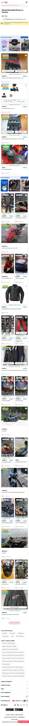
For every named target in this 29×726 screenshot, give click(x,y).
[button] (2, 2)
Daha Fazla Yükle (14, 622)
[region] (15, 45)
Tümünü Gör (24, 37)
